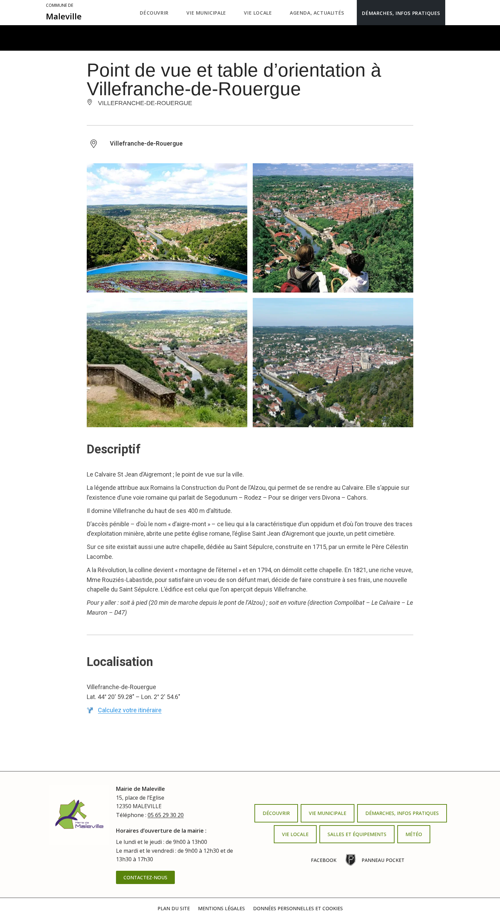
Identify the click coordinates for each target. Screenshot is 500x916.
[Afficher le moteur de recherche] (452, 12)
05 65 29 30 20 (166, 815)
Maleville (64, 12)
